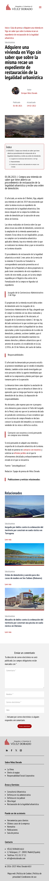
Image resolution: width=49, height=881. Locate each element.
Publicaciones (12, 829)
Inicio (7, 27)
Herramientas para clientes (17, 820)
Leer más (8, 539)
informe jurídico (20, 453)
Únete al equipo (13, 772)
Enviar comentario (24, 726)
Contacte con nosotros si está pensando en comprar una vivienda (25, 165)
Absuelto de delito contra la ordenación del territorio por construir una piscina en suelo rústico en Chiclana (24, 622)
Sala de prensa (16, 27)
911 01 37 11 (20, 855)
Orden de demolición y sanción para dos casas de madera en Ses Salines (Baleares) (23, 576)
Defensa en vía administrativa (19, 794)
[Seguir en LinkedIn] (7, 750)
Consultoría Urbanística (16, 791)
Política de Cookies (24, 873)
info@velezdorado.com (16, 858)
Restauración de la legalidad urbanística (23, 804)
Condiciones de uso (29, 876)
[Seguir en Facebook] (11, 750)
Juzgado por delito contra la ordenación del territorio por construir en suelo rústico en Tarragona (24, 530)
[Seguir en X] (16, 750)
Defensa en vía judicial (16, 798)
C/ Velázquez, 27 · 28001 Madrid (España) (23, 852)
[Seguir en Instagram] (21, 750)
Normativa (11, 826)
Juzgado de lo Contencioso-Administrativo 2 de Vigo (24, 159)
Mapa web (11, 873)
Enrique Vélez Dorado (29, 93)
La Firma (10, 769)
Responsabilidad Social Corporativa (20, 775)
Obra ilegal (11, 801)
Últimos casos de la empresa (18, 823)
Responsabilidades (15, 161)
